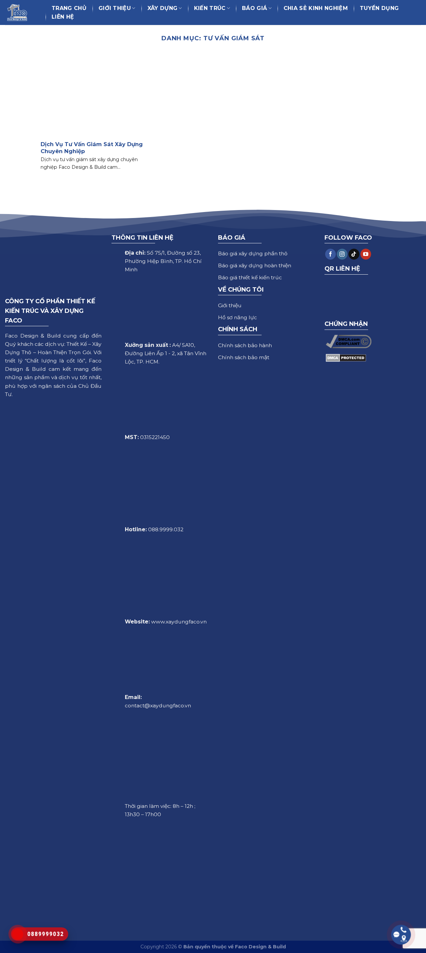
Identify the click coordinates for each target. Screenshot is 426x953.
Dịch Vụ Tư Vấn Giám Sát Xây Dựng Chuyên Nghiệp (92, 147)
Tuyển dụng (379, 8)
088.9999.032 (165, 529)
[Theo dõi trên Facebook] (330, 254)
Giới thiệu (115, 8)
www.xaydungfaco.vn (179, 621)
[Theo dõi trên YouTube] (365, 254)
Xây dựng (162, 8)
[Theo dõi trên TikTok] (353, 254)
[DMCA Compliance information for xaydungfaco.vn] (348, 341)
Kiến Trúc (210, 8)
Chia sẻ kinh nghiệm (316, 8)
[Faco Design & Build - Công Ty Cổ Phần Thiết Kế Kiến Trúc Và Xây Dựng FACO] (20, 12)
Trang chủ (69, 8)
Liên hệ (63, 17)
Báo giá (254, 8)
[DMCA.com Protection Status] (346, 357)
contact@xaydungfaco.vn (158, 705)
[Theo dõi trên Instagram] (342, 254)
